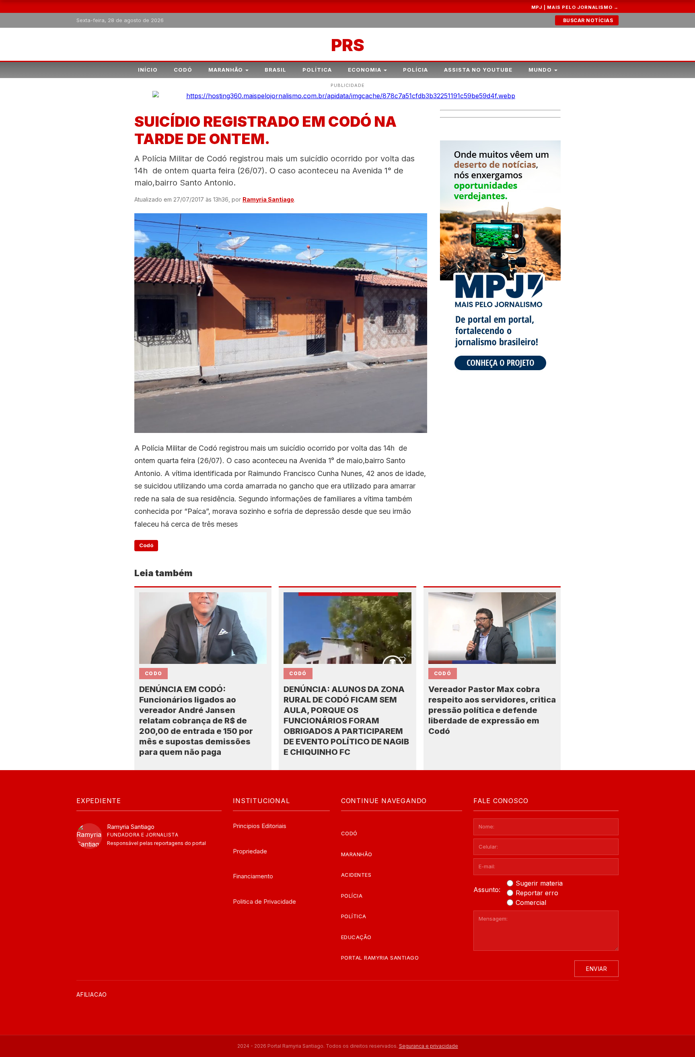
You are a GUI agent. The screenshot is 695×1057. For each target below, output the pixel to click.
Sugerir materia (539, 883)
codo (153, 673)
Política (317, 69)
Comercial (531, 902)
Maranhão (225, 69)
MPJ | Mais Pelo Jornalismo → (575, 7)
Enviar (596, 968)
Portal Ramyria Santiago (380, 957)
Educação (356, 937)
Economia (364, 69)
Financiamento (253, 876)
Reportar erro (537, 893)
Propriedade (250, 851)
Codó (183, 69)
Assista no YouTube (478, 69)
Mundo (540, 69)
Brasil (275, 69)
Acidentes (356, 875)
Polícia (415, 69)
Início (148, 69)
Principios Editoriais (259, 826)
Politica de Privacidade (264, 901)
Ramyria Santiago (268, 199)
